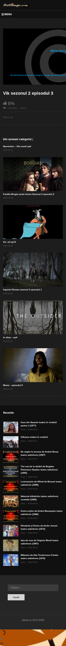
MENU (8, 14)
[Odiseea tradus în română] (10, 442)
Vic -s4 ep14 (9, 242)
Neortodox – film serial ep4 (17, 146)
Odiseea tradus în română (34, 437)
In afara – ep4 (10, 337)
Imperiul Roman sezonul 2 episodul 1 (22, 289)
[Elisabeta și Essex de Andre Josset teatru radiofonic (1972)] (10, 530)
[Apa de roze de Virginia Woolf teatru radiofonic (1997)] (10, 545)
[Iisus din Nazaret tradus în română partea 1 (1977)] (10, 427)
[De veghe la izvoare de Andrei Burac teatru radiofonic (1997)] (10, 457)
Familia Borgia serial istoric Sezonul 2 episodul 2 (28, 194)
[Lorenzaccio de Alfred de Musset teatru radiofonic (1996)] (10, 486)
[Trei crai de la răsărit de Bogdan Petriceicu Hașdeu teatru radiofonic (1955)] (10, 471)
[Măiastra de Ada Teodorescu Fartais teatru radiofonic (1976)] (10, 560)
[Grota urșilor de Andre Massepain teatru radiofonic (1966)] (10, 516)
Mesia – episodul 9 (13, 385)
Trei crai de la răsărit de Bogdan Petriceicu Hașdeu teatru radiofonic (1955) (39, 469)
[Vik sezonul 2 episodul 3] (33, 174)
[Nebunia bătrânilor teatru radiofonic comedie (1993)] (10, 501)
